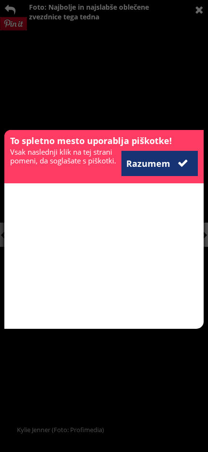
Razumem (149, 163)
